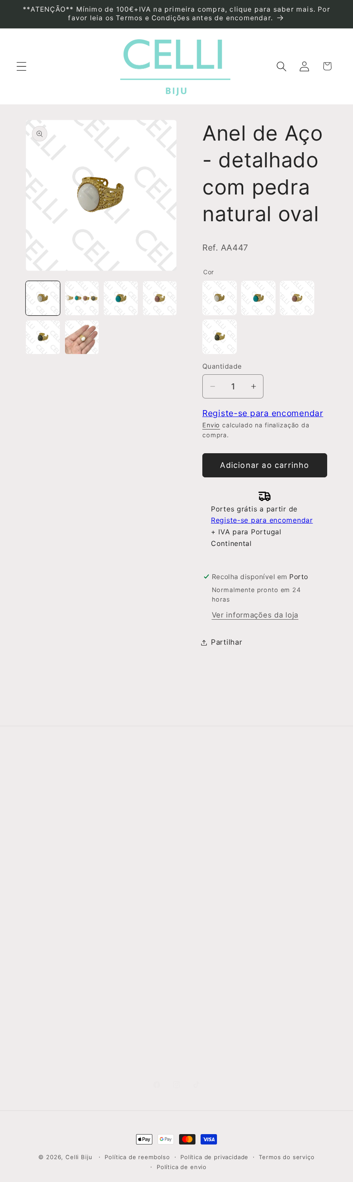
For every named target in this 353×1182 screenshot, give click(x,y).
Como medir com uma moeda (134, 974)
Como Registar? (132, 808)
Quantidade (222, 366)
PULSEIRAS (201, 898)
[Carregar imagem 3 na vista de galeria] (121, 298)
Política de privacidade (214, 1157)
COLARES (199, 875)
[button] (21, 66)
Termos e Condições (122, 836)
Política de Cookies (122, 940)
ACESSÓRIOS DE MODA (205, 948)
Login (270, 808)
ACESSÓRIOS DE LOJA (205, 1029)
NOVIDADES (202, 808)
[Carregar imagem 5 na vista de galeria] (43, 337)
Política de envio (182, 1166)
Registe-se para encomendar (262, 413)
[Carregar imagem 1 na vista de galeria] (43, 298)
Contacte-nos (51, 830)
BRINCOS (198, 853)
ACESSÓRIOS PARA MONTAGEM (205, 989)
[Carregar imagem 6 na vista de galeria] (82, 337)
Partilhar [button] (226, 642)
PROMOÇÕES (205, 1057)
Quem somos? (52, 808)
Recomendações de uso (133, 871)
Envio (211, 425)
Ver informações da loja (255, 615)
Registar (275, 830)
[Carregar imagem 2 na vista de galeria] (82, 298)
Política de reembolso (137, 1157)
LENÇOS (196, 920)
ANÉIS (192, 830)
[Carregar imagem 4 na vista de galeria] (160, 298)
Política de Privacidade (124, 905)
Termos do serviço (286, 1157)
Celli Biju (78, 1157)
